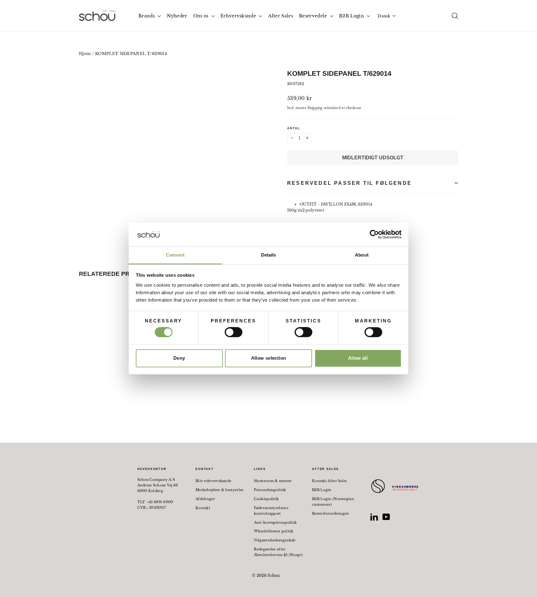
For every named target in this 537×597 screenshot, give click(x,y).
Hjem (85, 53)
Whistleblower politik (274, 531)
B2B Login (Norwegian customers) (333, 502)
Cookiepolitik (266, 499)
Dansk (384, 16)
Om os (201, 16)
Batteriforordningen (330, 513)
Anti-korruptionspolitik (275, 522)
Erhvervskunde (238, 16)
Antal (293, 128)
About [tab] (362, 254)
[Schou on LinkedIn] (374, 517)
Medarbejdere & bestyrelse (219, 490)
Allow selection (268, 358)
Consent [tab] (175, 254)
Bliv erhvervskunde (213, 481)
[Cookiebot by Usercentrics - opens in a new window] (374, 234)
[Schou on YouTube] (386, 517)
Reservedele (313, 16)
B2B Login (352, 16)
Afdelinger (205, 499)
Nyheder (177, 16)
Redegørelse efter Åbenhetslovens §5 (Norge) (278, 552)
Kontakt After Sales (329, 481)
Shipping (314, 108)
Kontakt (202, 508)
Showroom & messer (273, 481)
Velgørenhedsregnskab (275, 540)
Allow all (358, 358)
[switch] (233, 332)
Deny (179, 358)
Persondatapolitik (270, 490)
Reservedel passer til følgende (349, 183)
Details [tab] (268, 254)
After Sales (280, 16)
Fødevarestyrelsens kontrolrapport (271, 511)
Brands (147, 16)
